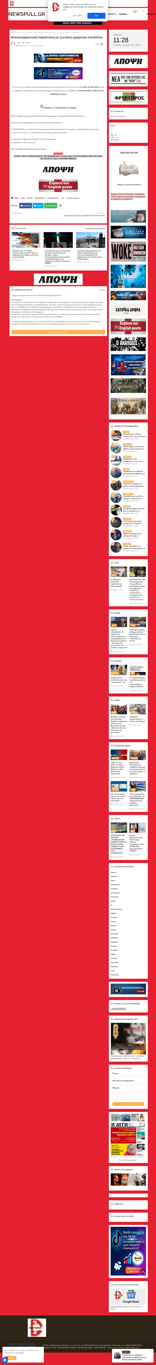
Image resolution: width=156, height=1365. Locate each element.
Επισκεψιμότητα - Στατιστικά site (111, 1345)
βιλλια (30, 198)
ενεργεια (114, 917)
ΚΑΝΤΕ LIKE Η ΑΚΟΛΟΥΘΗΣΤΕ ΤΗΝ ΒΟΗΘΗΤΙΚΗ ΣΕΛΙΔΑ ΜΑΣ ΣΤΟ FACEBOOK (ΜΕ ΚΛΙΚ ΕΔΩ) (58, 156)
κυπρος (113, 930)
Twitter (39, 206)
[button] (143, 11)
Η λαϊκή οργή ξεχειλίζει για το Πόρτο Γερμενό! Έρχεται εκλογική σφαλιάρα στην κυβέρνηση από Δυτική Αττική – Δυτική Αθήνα (90, 255)
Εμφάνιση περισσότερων (95, 228)
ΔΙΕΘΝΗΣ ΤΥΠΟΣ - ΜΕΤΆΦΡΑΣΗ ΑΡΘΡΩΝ (59, 1348)
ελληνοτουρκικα (116, 909)
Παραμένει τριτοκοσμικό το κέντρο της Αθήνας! (137, 719)
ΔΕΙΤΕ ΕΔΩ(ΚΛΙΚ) (119, 1009)
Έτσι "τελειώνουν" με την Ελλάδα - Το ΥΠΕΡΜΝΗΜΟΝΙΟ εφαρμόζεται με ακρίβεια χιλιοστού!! (137, 799)
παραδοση (114, 942)
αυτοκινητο (114, 897)
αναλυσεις (114, 889)
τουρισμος (114, 966)
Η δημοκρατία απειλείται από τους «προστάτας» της (119, 680)
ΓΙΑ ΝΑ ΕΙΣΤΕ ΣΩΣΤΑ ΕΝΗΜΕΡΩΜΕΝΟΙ (58, 158)
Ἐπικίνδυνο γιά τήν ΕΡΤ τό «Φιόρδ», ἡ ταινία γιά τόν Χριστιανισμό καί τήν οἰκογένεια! (133, 499)
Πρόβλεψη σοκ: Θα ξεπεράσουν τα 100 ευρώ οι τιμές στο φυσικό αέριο (133, 461)
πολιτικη (114, 946)
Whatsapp (52, 206)
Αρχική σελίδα (16, 33)
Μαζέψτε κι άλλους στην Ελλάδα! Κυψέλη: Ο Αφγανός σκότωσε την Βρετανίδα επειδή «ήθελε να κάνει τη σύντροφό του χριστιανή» (119, 724)
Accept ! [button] (10, 1358)
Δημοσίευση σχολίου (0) (58, 332)
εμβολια (113, 913)
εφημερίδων (133, 1160)
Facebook (27, 206)
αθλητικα (114, 876)
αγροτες (113, 872)
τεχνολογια (114, 962)
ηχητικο (113, 921)
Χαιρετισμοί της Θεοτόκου (60, 1345)
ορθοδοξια (114, 938)
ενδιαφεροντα (53, 198)
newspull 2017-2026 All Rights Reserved (123, 1348)
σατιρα (113, 954)
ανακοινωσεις (115, 885)
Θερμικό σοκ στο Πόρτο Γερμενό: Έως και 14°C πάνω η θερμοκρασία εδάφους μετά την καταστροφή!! (25, 254)
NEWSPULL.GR (26, 14)
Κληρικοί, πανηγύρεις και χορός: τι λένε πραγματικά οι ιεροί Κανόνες (133, 486)
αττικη (22, 198)
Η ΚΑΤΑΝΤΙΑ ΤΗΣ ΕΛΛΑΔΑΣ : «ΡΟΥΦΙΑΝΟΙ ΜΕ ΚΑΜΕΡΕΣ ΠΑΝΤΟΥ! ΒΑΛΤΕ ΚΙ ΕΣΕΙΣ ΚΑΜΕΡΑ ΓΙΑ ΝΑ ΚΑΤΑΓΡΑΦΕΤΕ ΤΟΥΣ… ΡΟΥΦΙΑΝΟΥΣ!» (119, 844)
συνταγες (114, 958)
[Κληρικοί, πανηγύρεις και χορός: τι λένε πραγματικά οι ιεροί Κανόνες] (116, 485)
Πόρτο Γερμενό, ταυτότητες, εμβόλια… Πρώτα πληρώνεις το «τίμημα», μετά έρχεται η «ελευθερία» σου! (133, 450)
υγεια (112, 971)
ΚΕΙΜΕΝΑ (123, 14)
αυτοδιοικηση (115, 893)
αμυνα (113, 880)
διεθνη (113, 901)
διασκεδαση (40, 198)
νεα (62, 198)
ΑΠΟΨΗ (45, 1345)
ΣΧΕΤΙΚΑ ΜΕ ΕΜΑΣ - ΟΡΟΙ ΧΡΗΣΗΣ (91, 1348)
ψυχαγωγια (115, 975)
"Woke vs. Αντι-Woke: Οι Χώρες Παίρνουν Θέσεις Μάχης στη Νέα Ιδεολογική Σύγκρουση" (117, 768)
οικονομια (114, 934)
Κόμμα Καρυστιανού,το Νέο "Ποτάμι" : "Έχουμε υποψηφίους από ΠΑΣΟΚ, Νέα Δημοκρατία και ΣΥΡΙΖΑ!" (137, 843)
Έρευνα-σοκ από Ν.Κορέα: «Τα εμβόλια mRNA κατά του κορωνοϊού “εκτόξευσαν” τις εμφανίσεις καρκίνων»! (128, 196)
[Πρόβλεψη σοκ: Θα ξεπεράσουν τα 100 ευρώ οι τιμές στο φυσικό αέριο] (116, 460)
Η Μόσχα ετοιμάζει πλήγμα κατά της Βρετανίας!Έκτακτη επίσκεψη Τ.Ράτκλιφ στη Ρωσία (138, 635)
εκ (111, 905)
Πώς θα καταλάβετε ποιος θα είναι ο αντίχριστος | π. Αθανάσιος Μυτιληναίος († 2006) (134, 512)
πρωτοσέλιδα (124, 1160)
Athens (117, 34)
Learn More (19, 1353)
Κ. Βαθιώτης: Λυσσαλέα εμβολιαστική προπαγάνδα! (116, 583)
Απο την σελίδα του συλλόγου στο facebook (28, 149)
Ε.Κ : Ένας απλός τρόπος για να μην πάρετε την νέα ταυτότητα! (118, 797)
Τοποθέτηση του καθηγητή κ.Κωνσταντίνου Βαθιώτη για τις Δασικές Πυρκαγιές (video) (134, 474)
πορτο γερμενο (27, 33)
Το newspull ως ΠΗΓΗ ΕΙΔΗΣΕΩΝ (84, 1345)
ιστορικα (113, 926)
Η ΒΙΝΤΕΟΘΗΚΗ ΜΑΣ (133, 1345)
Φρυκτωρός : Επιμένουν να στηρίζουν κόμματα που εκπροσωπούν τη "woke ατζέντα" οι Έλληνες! (138, 768)
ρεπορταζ (114, 950)
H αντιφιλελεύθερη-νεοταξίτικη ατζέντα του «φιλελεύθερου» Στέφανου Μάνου (138, 682)
